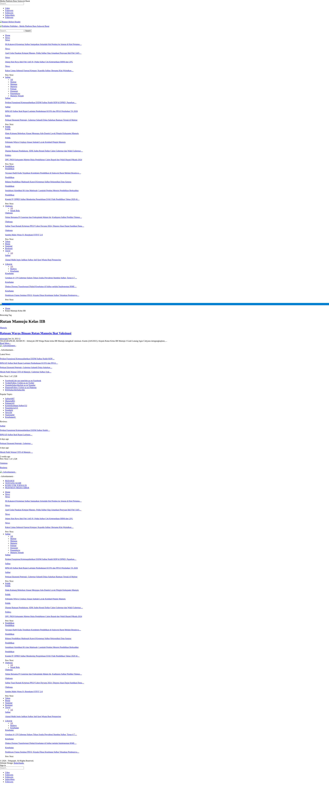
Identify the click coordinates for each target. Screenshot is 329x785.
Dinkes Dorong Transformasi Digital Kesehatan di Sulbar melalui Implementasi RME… (40, 286)
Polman (13, 89)
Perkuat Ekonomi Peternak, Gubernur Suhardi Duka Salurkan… (26, 367)
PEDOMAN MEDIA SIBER (17, 488)
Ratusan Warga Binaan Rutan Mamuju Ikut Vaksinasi (35, 333)
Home (7, 35)
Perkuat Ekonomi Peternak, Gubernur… (16, 443)
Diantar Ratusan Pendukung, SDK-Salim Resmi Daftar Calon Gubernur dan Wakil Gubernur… (44, 151)
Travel (7, 251)
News (7, 38)
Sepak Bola (15, 211)
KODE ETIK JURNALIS (16, 485)
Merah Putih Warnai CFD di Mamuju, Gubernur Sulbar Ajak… (25, 372)
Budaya (13, 269)
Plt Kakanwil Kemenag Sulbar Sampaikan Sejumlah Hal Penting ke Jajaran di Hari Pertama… (43, 44)
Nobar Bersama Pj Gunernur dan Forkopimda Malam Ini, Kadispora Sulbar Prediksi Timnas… (43, 217)
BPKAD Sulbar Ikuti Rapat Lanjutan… (16, 435)
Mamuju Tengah (17, 96)
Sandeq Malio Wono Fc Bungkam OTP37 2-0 (24, 235)
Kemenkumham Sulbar (16, 405)
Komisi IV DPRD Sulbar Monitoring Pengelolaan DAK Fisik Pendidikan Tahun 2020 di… (42, 199)
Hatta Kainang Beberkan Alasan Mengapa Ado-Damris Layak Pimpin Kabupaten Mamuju (42, 133)
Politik (7, 127)
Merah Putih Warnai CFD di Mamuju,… (16, 452)
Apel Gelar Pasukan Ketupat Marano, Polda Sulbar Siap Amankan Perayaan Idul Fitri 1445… (43, 53)
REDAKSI (9, 481)
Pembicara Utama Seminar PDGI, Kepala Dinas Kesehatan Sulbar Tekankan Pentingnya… (42, 295)
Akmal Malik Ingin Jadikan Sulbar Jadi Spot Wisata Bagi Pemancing (33, 260)
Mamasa (13, 84)
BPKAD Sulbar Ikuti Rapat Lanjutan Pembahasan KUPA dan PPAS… (29, 363)
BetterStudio (19, 763)
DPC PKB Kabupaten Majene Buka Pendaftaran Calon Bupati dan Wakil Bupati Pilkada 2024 (43, 160)
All (11, 79)
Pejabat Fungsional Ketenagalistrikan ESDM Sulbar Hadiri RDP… (27, 359)
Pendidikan (9, 166)
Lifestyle (8, 264)
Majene (13, 82)
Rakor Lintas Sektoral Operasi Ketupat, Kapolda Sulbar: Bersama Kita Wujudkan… (39, 70)
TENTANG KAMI (13, 483)
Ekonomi (14, 91)
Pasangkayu (15, 93)
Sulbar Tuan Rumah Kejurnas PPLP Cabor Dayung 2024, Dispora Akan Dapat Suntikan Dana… (44, 226)
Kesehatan (14, 271)
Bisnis (7, 244)
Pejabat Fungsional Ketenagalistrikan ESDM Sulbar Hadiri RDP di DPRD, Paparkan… (40, 102)
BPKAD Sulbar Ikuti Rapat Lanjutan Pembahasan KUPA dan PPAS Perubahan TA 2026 (41, 111)
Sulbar (7, 77)
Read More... (5, 343)
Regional (8, 248)
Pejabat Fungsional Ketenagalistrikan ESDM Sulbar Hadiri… (25, 430)
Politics (8, 155)
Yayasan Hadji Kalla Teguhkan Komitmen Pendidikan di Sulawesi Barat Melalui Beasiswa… (43, 173)
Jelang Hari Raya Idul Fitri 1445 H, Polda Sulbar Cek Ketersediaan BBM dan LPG (39, 62)
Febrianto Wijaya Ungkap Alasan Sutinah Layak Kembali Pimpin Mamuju (35, 142)
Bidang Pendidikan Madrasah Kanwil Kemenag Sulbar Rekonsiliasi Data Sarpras (38, 182)
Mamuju (13, 86)
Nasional (8, 246)
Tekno (7, 241)
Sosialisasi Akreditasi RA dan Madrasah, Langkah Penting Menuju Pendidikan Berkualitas (42, 190)
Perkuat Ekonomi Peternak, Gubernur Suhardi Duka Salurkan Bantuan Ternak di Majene (41, 120)
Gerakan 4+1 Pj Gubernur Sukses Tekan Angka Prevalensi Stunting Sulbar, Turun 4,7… (41, 278)
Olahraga (9, 206)
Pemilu (9, 410)
